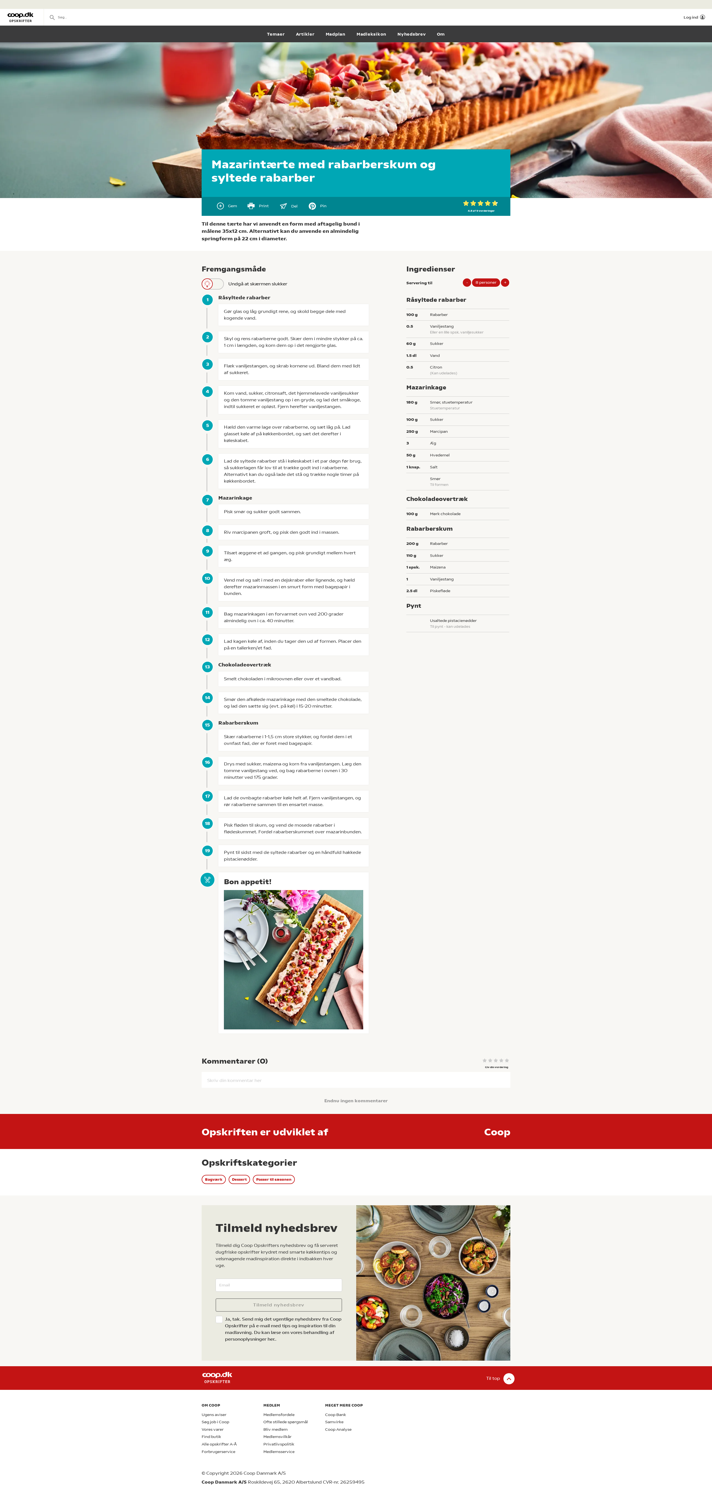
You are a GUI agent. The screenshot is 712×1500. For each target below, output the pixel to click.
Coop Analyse (338, 1429)
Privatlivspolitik (278, 1444)
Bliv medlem (275, 1429)
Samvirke (334, 1422)
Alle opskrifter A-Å (219, 1444)
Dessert (239, 1179)
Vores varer (213, 1429)
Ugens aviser (214, 1414)
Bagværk (213, 1179)
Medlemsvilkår (277, 1436)
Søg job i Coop (215, 1422)
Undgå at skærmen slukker (257, 283)
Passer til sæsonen (273, 1179)
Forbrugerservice (218, 1451)
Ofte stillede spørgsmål (285, 1422)
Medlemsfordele (279, 1414)
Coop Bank (335, 1414)
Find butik (211, 1436)
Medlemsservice (279, 1451)
